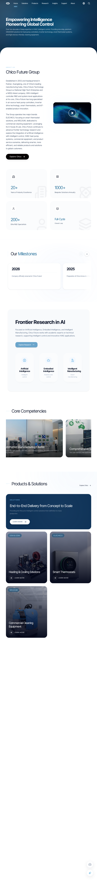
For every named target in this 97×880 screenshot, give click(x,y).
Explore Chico (15, 156)
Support (64, 3)
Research (45, 3)
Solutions (25, 3)
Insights (55, 3)
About (73, 3)
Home (16, 3)
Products (35, 3)
